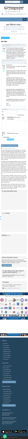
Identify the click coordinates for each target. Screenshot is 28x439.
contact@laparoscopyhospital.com (15, 14)
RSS (19, 273)
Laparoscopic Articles (7, 393)
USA (24, 33)
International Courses (7, 379)
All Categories (8, 44)
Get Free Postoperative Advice (10, 145)
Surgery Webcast (6, 399)
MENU (25, 20)
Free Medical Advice (17, 30)
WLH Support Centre (7, 375)
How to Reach (6, 347)
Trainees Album (6, 402)
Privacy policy (6, 359)
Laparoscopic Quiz (6, 395)
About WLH (5, 343)
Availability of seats (7, 351)
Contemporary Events (7, 377)
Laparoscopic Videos (7, 391)
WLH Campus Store (7, 371)
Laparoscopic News (7, 400)
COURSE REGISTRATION (9, 382)
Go (21, 2)
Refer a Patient (6, 367)
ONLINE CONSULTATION (9, 405)
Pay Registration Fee (7, 369)
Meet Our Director (6, 353)
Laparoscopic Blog (6, 397)
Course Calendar (6, 349)
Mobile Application (6, 389)
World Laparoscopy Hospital (12, 437)
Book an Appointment (7, 365)
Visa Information (6, 373)
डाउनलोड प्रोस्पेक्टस (7, 265)
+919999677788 (15, 11)
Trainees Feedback (7, 355)
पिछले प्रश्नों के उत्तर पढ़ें (5, 37)
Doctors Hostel (6, 345)
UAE (20, 33)
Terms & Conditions (7, 357)
